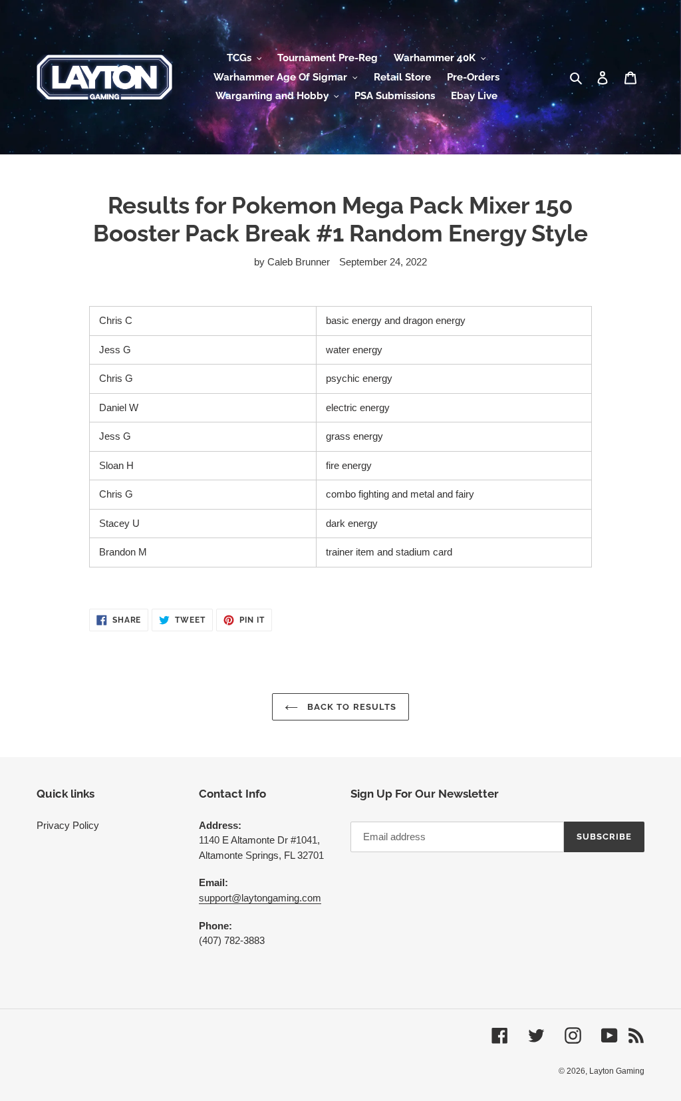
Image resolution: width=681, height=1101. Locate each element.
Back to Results (350, 707)
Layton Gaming (616, 1071)
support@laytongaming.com (260, 897)
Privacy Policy (68, 825)
